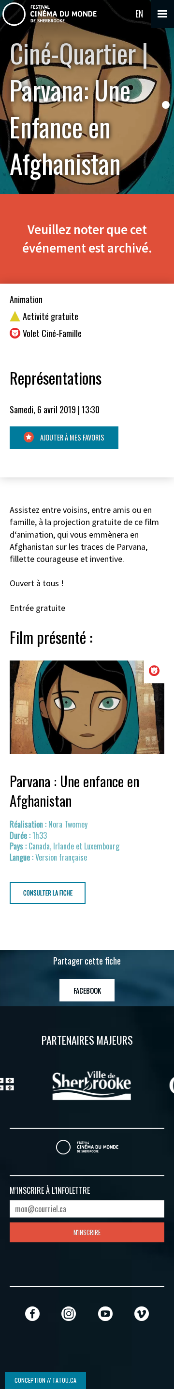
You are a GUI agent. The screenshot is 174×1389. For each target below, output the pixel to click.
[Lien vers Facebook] (32, 1313)
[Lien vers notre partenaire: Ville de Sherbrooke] (73, 1084)
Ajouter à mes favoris (71, 437)
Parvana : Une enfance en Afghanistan (74, 791)
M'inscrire (87, 1232)
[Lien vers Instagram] (68, 1313)
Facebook (87, 990)
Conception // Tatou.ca (45, 1380)
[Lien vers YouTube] (105, 1313)
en (139, 13)
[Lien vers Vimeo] (141, 1313)
